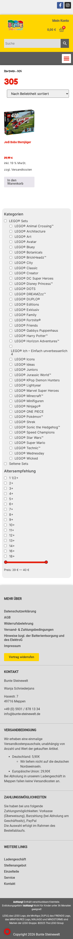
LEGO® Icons (25, 359)
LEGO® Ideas (25, 364)
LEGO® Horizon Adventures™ (37, 341)
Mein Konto (60, 21)
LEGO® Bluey (25, 247)
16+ (12, 551)
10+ (12, 525)
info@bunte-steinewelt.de (22, 714)
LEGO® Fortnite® (28, 320)
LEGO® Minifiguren (29, 401)
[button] (66, 58)
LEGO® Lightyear (28, 385)
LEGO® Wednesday (29, 453)
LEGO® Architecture (30, 231)
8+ (11, 514)
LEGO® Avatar (25, 242)
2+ (11, 483)
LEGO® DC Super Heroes (34, 278)
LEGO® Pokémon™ (29, 417)
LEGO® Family (25, 315)
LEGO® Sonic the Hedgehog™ (37, 427)
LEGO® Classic (26, 268)
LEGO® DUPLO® (27, 299)
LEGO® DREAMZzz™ (30, 294)
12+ (12, 535)
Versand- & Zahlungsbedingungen (29, 630)
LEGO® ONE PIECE (29, 411)
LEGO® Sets (18, 221)
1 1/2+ (13, 478)
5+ (11, 499)
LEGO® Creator (26, 273)
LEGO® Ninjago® (28, 406)
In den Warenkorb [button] (15, 181)
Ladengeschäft (15, 859)
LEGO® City (24, 263)
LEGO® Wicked (26, 458)
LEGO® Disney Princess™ (34, 284)
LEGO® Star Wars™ (29, 437)
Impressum (12, 646)
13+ (12, 541)
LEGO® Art (23, 237)
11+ (11, 530)
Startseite (9, 71)
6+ (11, 504)
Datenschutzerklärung (20, 611)
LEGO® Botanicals (28, 252)
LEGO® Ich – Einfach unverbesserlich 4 (39, 352)
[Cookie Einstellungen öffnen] (7, 934)
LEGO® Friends (26, 325)
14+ (12, 546)
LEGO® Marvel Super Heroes (37, 390)
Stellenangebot (15, 865)
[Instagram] (67, 5)
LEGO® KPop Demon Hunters (37, 380)
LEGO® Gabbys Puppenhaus (36, 330)
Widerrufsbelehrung (18, 623)
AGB (7, 617)
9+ (11, 520)
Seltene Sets (18, 464)
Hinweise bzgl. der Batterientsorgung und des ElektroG (34, 638)
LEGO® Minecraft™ (29, 396)
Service (9, 878)
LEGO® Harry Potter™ (31, 336)
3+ (11, 488)
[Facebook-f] (60, 5)
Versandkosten (21, 169)
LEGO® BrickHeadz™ (30, 257)
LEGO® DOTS (25, 289)
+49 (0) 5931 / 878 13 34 (22, 709)
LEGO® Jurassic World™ (33, 375)
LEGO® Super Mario (30, 443)
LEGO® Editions (27, 304)
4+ (11, 493)
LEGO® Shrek (25, 422)
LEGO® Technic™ (27, 448)
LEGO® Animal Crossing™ (34, 226)
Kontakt (9, 884)
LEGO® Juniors (26, 369)
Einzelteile (11, 871)
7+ (11, 509)
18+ (12, 556)
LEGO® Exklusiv (27, 310)
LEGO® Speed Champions (35, 432)
